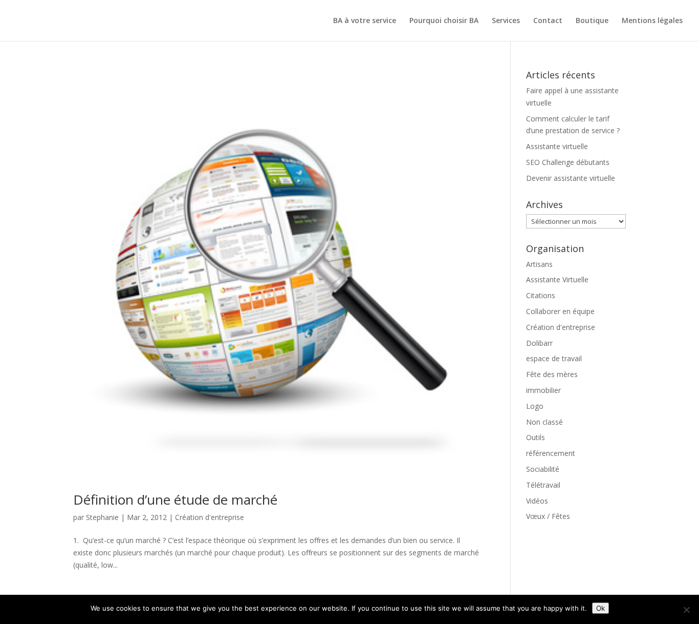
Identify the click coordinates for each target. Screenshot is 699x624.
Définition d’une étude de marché (175, 499)
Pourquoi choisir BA (443, 21)
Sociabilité (542, 469)
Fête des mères (552, 374)
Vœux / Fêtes (548, 516)
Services (506, 21)
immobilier (543, 390)
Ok (600, 608)
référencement (550, 453)
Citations (540, 295)
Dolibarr (539, 343)
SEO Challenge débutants (567, 162)
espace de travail (554, 358)
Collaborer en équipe (560, 311)
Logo (534, 406)
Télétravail (543, 485)
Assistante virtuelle (557, 146)
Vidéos (537, 501)
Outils (535, 437)
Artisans (539, 264)
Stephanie (102, 517)
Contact (547, 21)
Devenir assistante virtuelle (570, 178)
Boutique (592, 21)
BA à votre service (364, 21)
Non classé (544, 422)
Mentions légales (652, 21)
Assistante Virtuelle (557, 279)
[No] (686, 610)
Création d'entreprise (209, 517)
